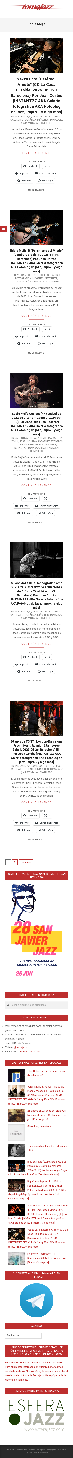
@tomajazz (20, 1047)
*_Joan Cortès (38, 116)
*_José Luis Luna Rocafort (33, 441)
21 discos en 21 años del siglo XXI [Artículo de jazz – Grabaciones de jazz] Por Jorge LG (46, 1115)
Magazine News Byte (56, 1449)
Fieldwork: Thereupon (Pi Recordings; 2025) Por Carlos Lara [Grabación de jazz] (46, 1258)
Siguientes (26, 862)
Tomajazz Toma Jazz (29, 1051)
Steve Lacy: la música (39, 1126)
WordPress (43, 1452)
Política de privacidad (16, 1449)
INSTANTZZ (21, 116)
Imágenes (43, 119)
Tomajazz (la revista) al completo (36, 281)
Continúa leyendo (36, 153)
